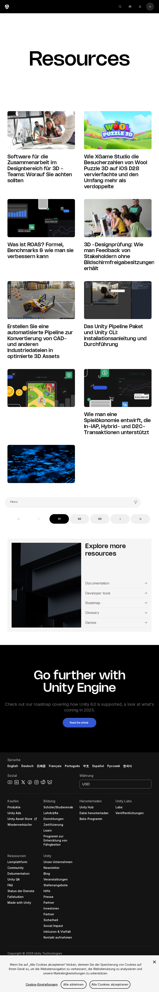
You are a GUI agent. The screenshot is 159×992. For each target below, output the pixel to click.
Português (72, 766)
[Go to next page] (120, 519)
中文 (86, 766)
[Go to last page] (140, 519)
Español (98, 766)
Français (55, 766)
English (12, 766)
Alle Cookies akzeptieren (110, 984)
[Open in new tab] (34, 819)
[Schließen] (154, 962)
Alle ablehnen (73, 984)
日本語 (41, 766)
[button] (79, 722)
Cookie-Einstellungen (42, 984)
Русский (113, 766)
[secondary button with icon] (150, 7)
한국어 (127, 766)
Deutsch (27, 766)
